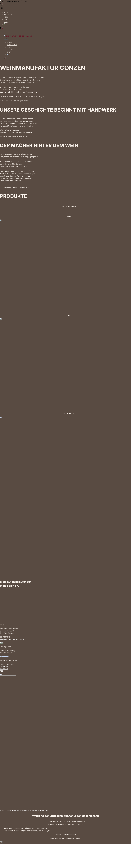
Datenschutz (4, 666)
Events (6, 19)
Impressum (4, 669)
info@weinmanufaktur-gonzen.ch (12, 639)
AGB (1, 671)
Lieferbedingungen (7, 664)
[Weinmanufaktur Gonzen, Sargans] (18, 36)
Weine (6, 12)
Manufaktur (8, 15)
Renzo (6, 17)
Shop (5, 22)
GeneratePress (43, 810)
